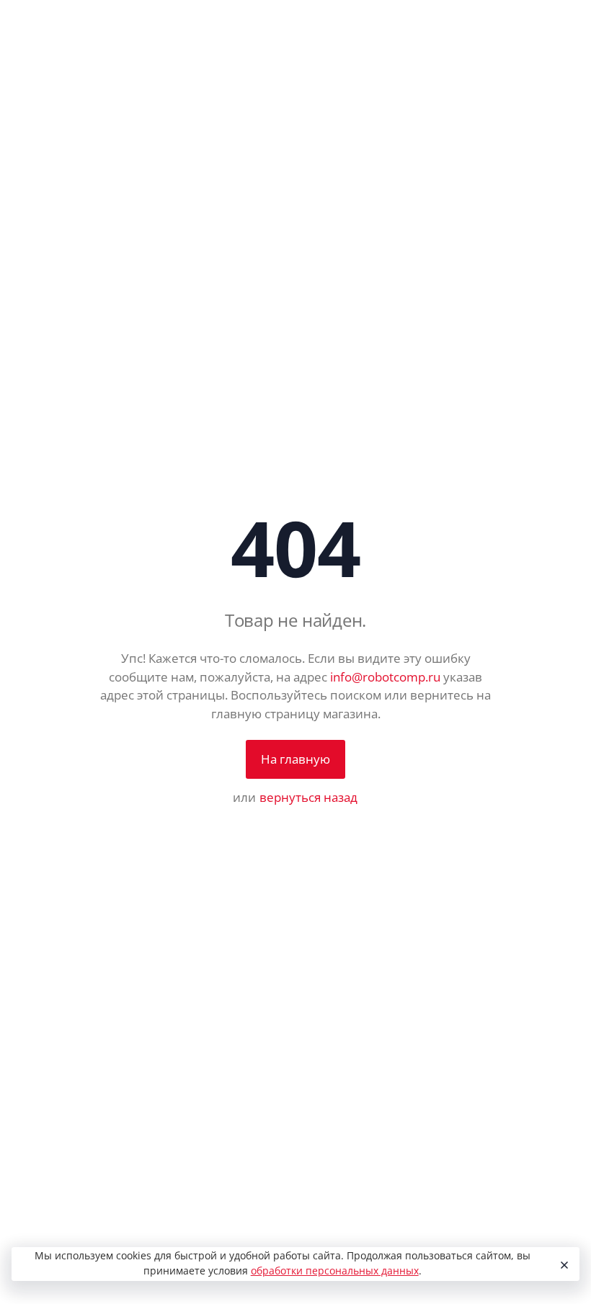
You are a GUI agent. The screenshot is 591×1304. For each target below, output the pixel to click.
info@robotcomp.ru (385, 677)
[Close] (562, 1264)
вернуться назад (308, 797)
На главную (295, 759)
